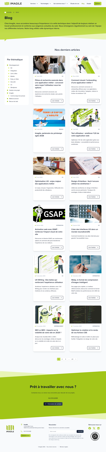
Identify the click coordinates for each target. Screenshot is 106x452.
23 (72, 359)
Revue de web (13, 101)
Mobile (12, 76)
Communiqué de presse (17, 96)
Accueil (9, 12)
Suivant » (76, 359)
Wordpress (13, 87)
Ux (11, 85)
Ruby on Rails (14, 79)
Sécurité (13, 82)
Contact (97, 4)
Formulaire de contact (54, 404)
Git (11, 68)
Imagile (11, 93)
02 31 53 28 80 (53, 398)
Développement (14, 65)
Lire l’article (55, 101)
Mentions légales (64, 447)
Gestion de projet (14, 90)
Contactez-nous (25, 435)
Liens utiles (13, 74)
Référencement (14, 99)
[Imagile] (13, 3)
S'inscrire (80, 431)
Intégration (13, 71)
